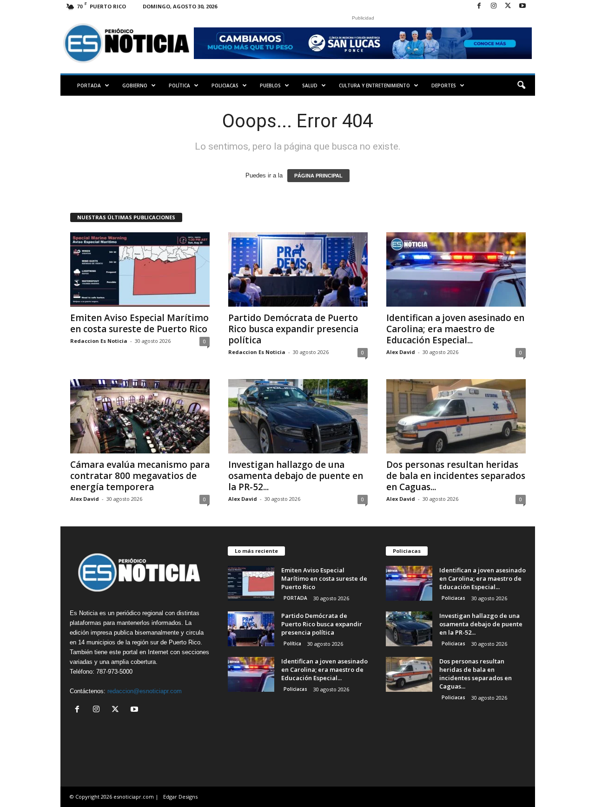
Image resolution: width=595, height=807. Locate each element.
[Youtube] (522, 6)
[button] (521, 85)
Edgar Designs (180, 796)
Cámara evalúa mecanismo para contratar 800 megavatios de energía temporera (140, 476)
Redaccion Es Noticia (98, 340)
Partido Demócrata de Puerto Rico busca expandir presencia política (293, 329)
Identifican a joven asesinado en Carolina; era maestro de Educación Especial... (455, 329)
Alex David (400, 351)
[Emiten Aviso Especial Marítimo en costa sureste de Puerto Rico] (140, 269)
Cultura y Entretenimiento (374, 85)
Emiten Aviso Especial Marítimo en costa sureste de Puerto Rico (139, 323)
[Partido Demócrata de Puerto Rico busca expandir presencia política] (298, 269)
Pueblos (270, 85)
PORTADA (89, 85)
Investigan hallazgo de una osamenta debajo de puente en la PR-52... (295, 476)
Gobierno (134, 85)
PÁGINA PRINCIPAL (318, 175)
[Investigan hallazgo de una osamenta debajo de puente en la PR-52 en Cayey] (298, 416)
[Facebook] (479, 6)
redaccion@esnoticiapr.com (144, 691)
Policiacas (225, 85)
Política (179, 85)
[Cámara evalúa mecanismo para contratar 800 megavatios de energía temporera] (140, 416)
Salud (309, 85)
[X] (508, 6)
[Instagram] (493, 6)
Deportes (443, 85)
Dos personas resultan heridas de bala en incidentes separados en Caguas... (455, 476)
